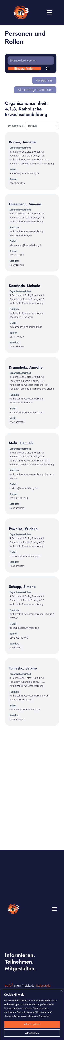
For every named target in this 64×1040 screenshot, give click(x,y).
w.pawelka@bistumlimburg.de (25, 556)
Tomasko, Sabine (23, 668)
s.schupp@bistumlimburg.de (24, 628)
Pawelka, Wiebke (23, 528)
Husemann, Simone (25, 204)
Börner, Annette (22, 142)
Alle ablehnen (32, 1033)
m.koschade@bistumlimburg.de (26, 327)
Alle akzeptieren (32, 1024)
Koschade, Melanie (24, 285)
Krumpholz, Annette (26, 367)
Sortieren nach (16, 125)
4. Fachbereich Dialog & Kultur (25, 151)
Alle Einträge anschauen (35, 90)
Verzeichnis (44, 80)
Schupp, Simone (22, 586)
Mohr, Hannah (21, 443)
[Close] (62, 991)
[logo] (21, 4)
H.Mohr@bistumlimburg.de (23, 488)
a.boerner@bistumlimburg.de (24, 173)
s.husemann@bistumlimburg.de (26, 245)
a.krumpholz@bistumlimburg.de (26, 412)
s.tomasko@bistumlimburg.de (25, 709)
